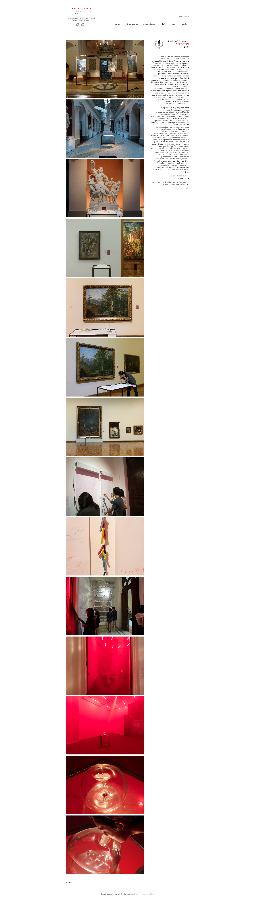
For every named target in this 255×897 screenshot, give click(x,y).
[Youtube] (82, 24)
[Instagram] (77, 24)
